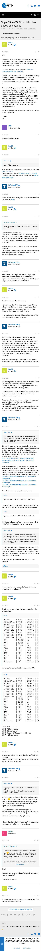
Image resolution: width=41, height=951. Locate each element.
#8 (38, 333)
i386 (10, 126)
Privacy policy (24, 926)
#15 (38, 840)
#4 (38, 194)
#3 (38, 155)
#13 (38, 751)
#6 (38, 271)
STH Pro (4, 923)
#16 (38, 895)
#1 (38, 51)
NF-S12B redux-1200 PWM (28, 174)
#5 (38, 216)
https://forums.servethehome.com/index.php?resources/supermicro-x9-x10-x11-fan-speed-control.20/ (18, 460)
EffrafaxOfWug (14, 185)
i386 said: (6, 161)
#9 (38, 378)
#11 (38, 583)
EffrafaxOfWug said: (9, 222)
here (12, 200)
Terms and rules (14, 926)
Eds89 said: (7, 432)
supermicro (31, 28)
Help (30, 926)
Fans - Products (7, 171)
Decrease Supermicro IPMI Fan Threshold (17, 71)
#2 (38, 135)
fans (21, 28)
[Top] (38, 926)
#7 (38, 297)
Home (34, 926)
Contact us (5, 926)
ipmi (25, 28)
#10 (38, 426)
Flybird (10, 831)
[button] (3, 15)
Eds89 (4, 28)
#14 (38, 777)
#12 (38, 605)
